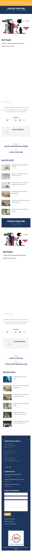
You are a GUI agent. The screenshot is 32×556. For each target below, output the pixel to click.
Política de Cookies (9, 521)
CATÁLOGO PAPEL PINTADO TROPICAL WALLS (19, 174)
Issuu (9, 101)
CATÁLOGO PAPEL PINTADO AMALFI (19, 210)
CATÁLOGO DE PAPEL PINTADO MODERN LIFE (20, 413)
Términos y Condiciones (10, 524)
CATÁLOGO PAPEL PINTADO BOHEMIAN (19, 192)
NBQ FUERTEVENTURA (11, 111)
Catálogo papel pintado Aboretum (12, 474)
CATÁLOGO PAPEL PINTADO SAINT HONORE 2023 (21, 422)
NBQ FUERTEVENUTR (21, 111)
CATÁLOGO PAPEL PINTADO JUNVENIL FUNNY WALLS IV (19, 183)
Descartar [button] (29, 4)
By (18, 107)
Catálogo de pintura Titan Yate (20, 377)
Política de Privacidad (9, 519)
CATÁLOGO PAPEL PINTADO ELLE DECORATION (21, 201)
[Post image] (6, 167)
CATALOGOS (6, 21)
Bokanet (16, 549)
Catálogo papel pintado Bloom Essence (20, 165)
